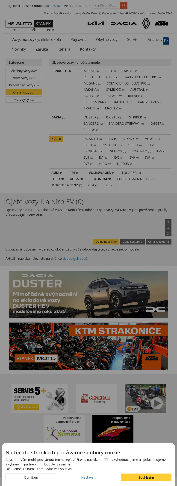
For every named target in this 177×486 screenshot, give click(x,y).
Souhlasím (146, 477)
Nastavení (88, 477)
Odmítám (31, 477)
